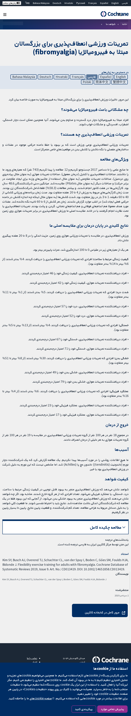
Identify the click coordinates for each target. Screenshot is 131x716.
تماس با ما (32, 658)
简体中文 (102, 82)
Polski (87, 82)
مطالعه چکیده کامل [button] (106, 527)
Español (104, 3)
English (115, 3)
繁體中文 (119, 82)
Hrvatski (68, 3)
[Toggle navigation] (4, 14)
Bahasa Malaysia (41, 3)
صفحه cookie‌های (41, 698)
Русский (80, 3)
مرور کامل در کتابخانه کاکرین (102, 612)
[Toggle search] (119, 14)
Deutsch (57, 3)
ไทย (27, 3)
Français (92, 3)
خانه (124, 24)
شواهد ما (110, 24)
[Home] (114, 14)
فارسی (125, 3)
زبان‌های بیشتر (10, 3)
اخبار (34, 662)
